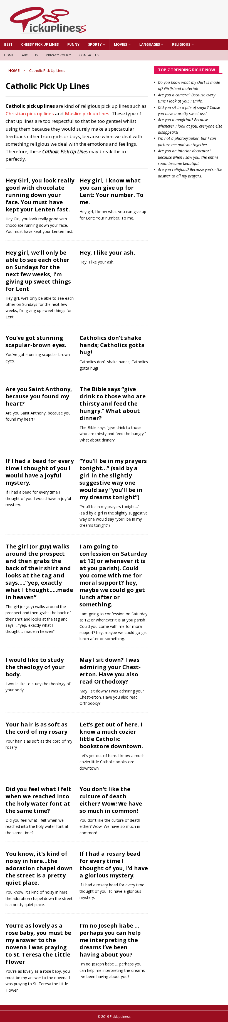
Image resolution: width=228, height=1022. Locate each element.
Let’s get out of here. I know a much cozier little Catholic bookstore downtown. (111, 735)
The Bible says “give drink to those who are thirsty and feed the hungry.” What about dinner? (113, 403)
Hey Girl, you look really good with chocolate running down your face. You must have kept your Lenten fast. (40, 195)
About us (30, 55)
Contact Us (89, 55)
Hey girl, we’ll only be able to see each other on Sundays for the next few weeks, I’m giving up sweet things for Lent (38, 270)
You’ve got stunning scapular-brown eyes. (36, 341)
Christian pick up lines (30, 113)
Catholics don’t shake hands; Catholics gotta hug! (112, 345)
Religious (181, 44)
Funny (73, 44)
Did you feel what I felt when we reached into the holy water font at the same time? (38, 799)
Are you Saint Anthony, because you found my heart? (39, 396)
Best (8, 44)
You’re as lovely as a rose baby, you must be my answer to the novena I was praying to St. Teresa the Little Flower (38, 943)
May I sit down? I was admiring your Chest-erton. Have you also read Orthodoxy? (110, 670)
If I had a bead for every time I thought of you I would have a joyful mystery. (40, 471)
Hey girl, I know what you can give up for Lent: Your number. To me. (111, 191)
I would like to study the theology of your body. (35, 667)
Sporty (95, 44)
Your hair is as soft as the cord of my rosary (37, 728)
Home (9, 55)
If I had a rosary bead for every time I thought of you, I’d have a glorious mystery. (114, 864)
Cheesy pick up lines (40, 44)
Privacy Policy (58, 55)
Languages (149, 44)
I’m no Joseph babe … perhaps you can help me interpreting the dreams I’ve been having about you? (110, 940)
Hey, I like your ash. (107, 252)
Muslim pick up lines (87, 113)
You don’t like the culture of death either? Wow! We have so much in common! (111, 799)
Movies (120, 44)
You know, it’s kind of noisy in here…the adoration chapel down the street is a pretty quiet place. (39, 868)
